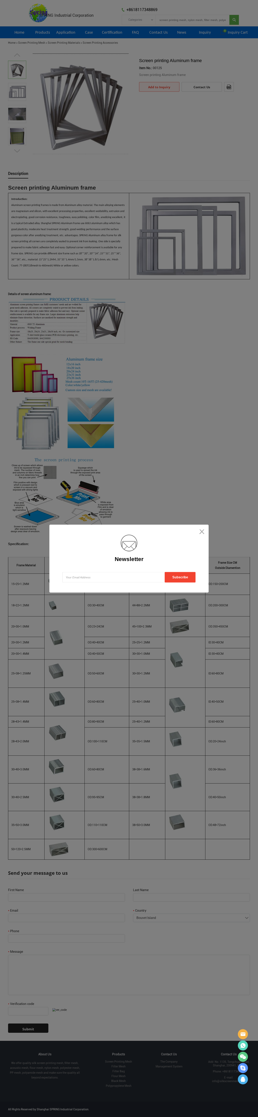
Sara (243, 1034)
